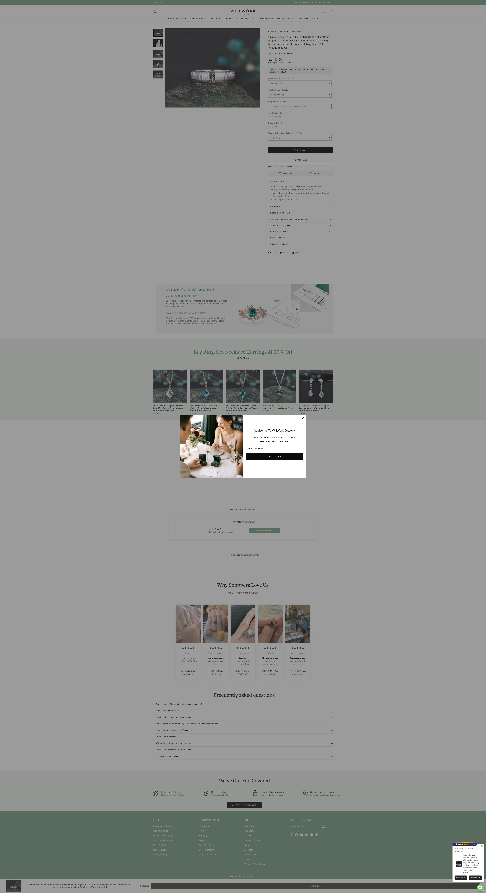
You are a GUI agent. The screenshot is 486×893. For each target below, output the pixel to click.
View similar (460, 878)
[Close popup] (481, 846)
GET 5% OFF (275, 456)
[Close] (303, 418)
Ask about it (475, 878)
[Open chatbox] (480, 887)
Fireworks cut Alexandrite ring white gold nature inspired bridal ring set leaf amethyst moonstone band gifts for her (471, 862)
